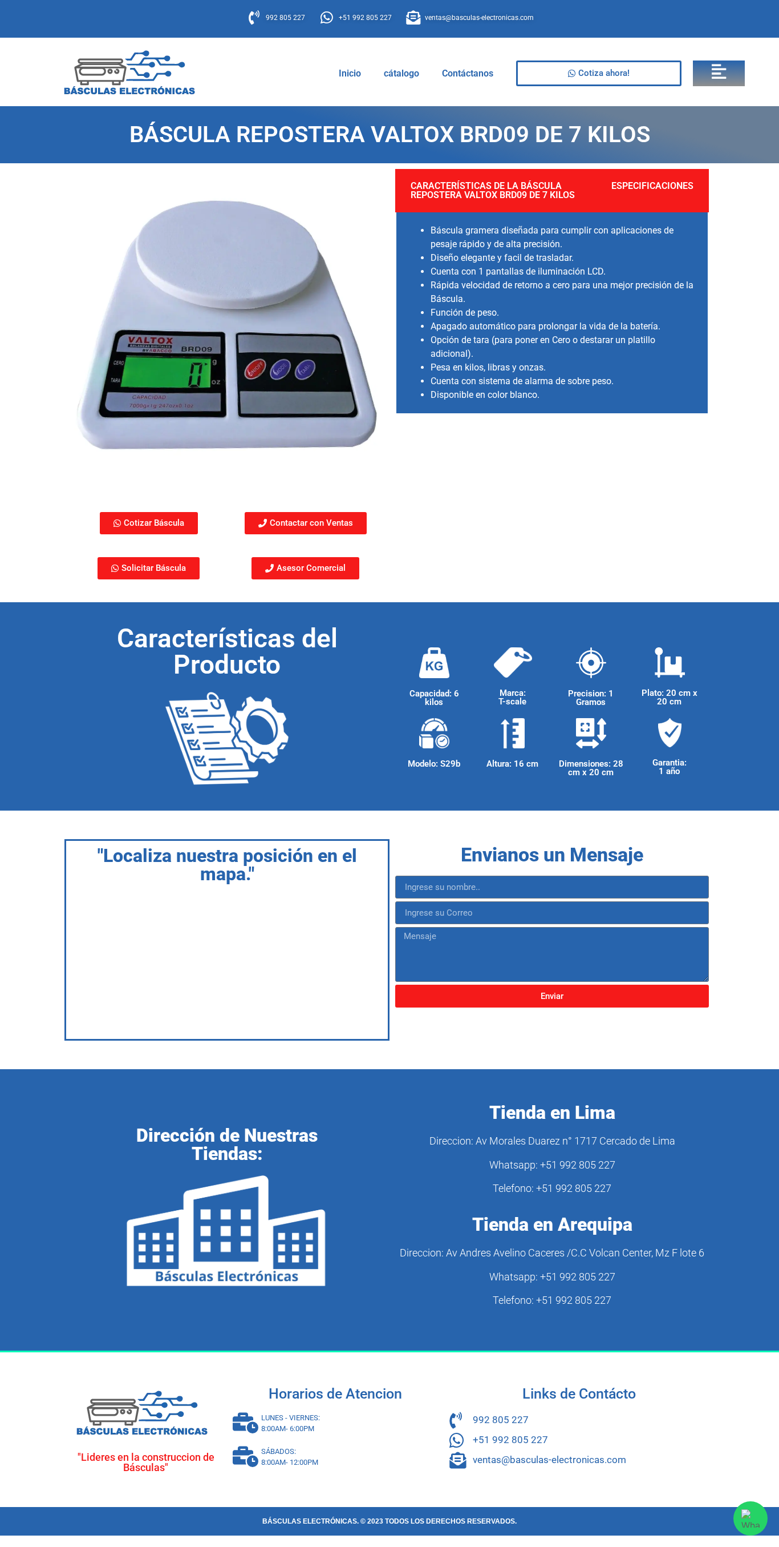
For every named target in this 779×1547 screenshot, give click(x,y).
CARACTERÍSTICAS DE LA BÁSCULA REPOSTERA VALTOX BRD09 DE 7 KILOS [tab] (493, 190)
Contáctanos (467, 73)
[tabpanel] (552, 313)
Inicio (350, 73)
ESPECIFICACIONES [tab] (652, 185)
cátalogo (401, 73)
